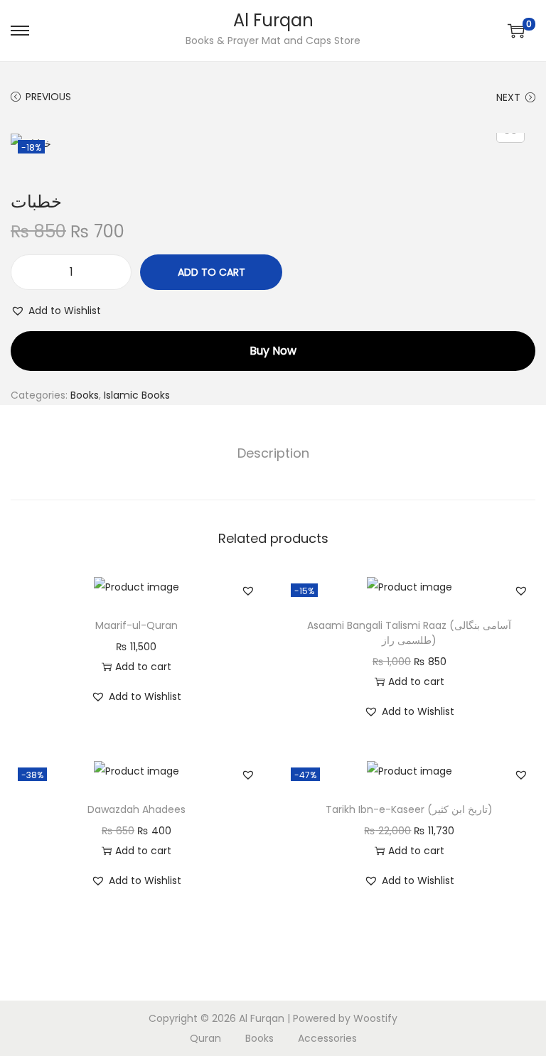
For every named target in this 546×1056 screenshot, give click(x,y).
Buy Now (273, 351)
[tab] (273, 453)
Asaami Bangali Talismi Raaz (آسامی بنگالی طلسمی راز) (409, 632)
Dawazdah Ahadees (136, 809)
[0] (516, 30)
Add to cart (211, 272)
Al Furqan (273, 20)
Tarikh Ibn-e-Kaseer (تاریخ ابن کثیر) (409, 809)
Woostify (375, 1018)
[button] (56, 310)
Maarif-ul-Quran (136, 625)
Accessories (327, 1038)
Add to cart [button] (143, 666)
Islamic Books (137, 395)
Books (84, 395)
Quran (205, 1038)
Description (273, 453)
